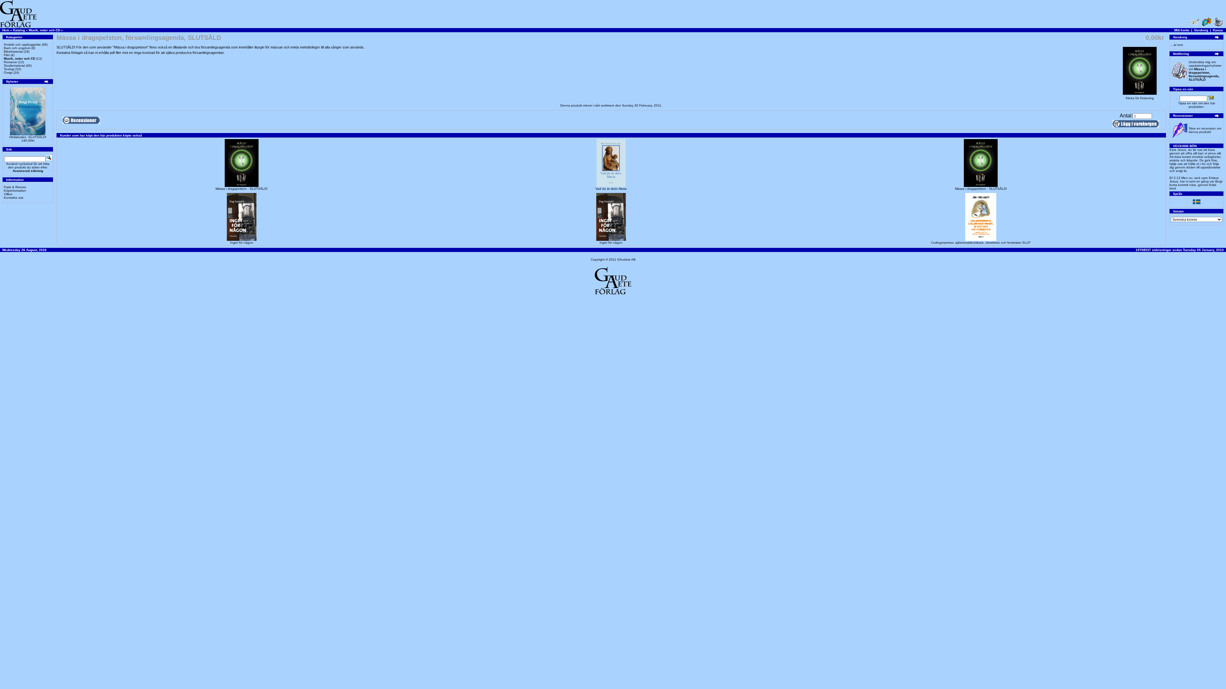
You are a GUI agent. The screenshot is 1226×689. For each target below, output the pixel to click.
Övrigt (8, 72)
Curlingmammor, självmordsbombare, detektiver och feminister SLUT (981, 242)
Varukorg (1201, 30)
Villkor (8, 194)
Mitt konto (1181, 30)
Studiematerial (14, 65)
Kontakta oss (13, 197)
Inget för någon (241, 242)
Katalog (19, 30)
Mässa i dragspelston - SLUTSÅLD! (242, 188)
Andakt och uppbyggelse (22, 44)
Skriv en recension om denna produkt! (1205, 130)
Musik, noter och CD (44, 30)
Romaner (10, 62)
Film (7, 55)
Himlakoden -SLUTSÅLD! (27, 137)
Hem (5, 30)
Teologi (9, 69)
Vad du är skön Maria (611, 188)
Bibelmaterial (13, 51)
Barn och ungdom (17, 48)
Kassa (1218, 30)
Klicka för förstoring (1140, 98)
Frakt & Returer (15, 187)
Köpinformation (15, 190)
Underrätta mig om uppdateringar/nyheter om (1205, 70)
